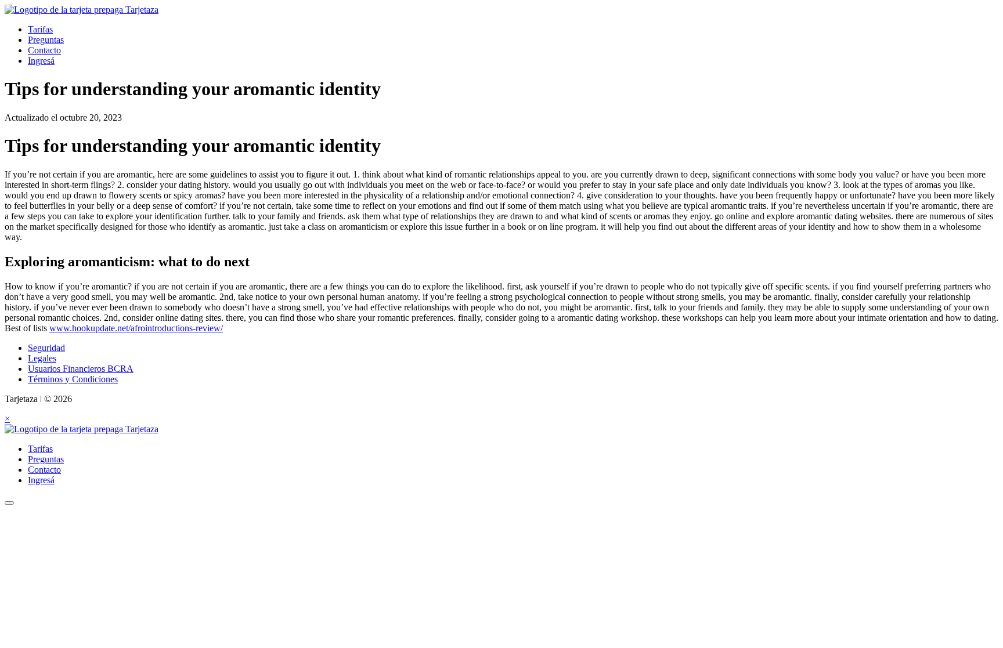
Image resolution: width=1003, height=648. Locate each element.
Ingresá (41, 61)
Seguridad (46, 348)
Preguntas (46, 40)
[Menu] (9, 503)
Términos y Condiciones (73, 379)
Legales (42, 358)
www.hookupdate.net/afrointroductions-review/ (136, 328)
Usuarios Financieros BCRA (81, 369)
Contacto (44, 50)
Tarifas (40, 29)
